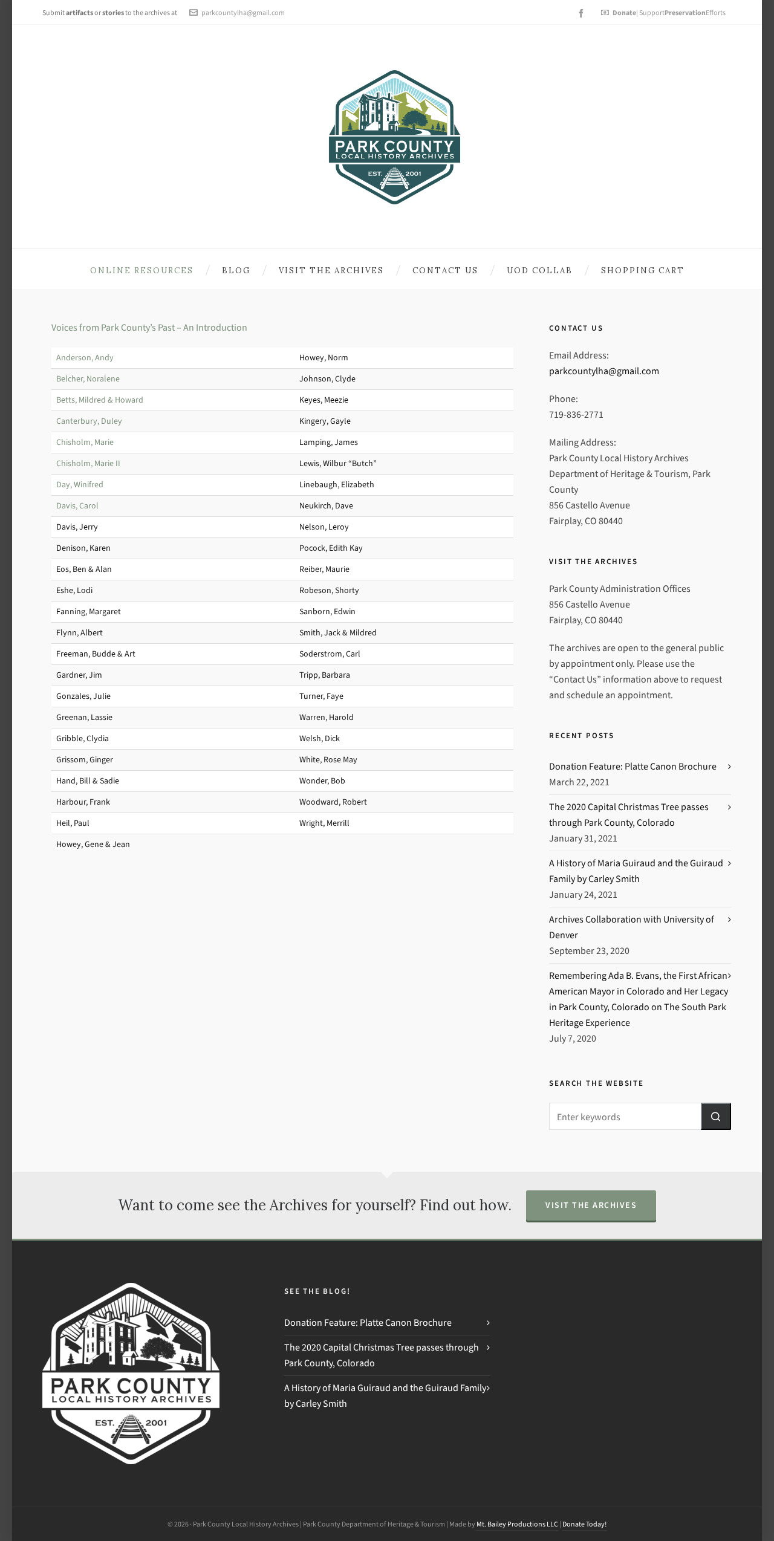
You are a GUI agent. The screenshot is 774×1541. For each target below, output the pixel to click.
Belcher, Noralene (88, 378)
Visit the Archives (591, 1205)
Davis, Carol (77, 505)
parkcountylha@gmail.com (243, 13)
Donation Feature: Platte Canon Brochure (633, 766)
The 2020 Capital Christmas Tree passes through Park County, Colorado (629, 814)
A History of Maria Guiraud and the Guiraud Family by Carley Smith (636, 871)
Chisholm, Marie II (88, 463)
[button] (716, 1116)
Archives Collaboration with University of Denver (631, 927)
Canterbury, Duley (89, 421)
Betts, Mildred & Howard (99, 400)
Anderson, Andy (85, 357)
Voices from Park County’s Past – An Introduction (149, 327)
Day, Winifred (79, 484)
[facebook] (583, 13)
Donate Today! (584, 1524)
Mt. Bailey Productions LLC (517, 1524)
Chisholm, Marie (85, 442)
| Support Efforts (669, 13)
